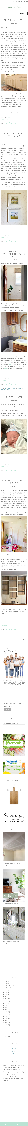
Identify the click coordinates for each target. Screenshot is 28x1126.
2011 (6, 1022)
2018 (6, 1007)
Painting (19, 388)
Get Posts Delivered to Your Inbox (14, 703)
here (18, 166)
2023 (6, 996)
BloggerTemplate (21, 1124)
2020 (6, 1003)
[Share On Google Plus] (12, 123)
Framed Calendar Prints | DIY (14, 134)
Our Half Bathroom (10, 388)
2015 (6, 1014)
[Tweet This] (6, 123)
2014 (6, 1016)
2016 (6, 1012)
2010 (6, 1025)
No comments (4, 119)
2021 (6, 1001)
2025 (6, 992)
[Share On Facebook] (9, 123)
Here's (6, 368)
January (8, 990)
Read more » (14, 112)
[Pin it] (15, 123)
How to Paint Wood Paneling (10, 903)
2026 (6, 981)
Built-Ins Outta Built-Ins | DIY (14, 481)
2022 (6, 998)
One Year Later (14, 397)
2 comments (4, 380)
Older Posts (22, 639)
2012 (6, 1020)
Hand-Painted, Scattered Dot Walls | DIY (14, 254)
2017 (6, 1009)
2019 (6, 1005)
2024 (6, 994)
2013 (6, 1018)
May (7, 983)
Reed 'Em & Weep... (14, 20)
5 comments (4, 625)
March (8, 988)
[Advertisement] (13, 961)
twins (10, 490)
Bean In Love (10, 1124)
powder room (5, 389)
